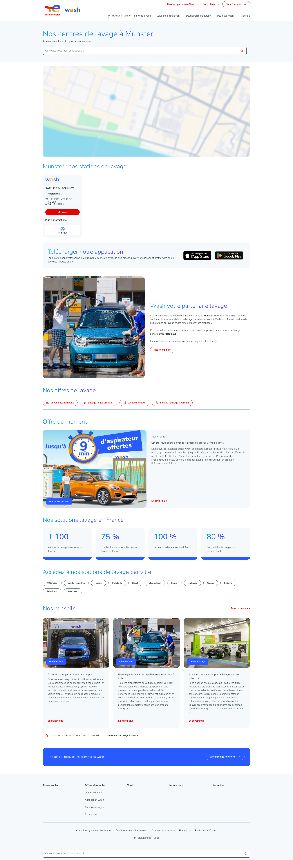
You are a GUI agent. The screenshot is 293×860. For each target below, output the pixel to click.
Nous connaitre (162, 349)
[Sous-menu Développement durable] (213, 16)
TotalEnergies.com (236, 4)
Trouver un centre (62, 735)
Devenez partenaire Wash (181, 4)
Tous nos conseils (240, 608)
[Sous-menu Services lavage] (152, 16)
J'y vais (62, 212)
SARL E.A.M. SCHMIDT (59, 188)
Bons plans (209, 4)
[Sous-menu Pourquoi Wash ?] (236, 16)
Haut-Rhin (96, 735)
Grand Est (81, 735)
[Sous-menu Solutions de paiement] (182, 16)
